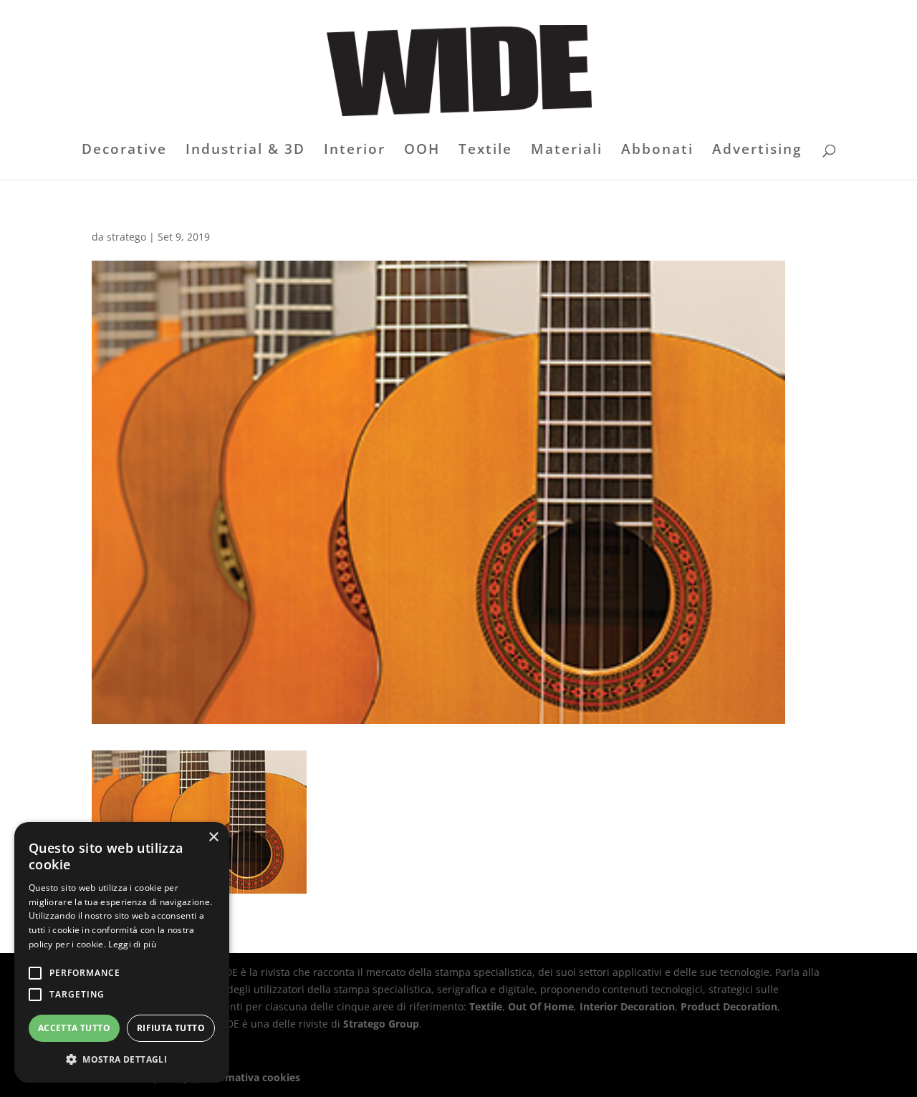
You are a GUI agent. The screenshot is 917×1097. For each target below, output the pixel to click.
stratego (126, 236)
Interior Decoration (627, 1006)
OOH (422, 151)
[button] (122, 1059)
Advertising (757, 151)
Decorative (124, 151)
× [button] (213, 837)
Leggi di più (132, 944)
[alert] (121, 952)
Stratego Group (381, 1023)
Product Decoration (729, 1006)
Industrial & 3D (245, 151)
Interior (354, 151)
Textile (485, 151)
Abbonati (657, 151)
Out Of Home (541, 1006)
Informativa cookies (250, 1077)
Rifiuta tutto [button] (171, 1028)
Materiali (566, 151)
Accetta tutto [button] (74, 1028)
